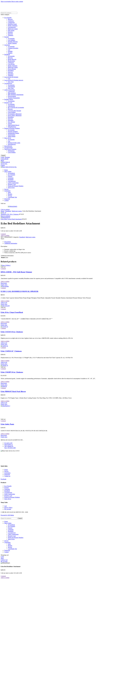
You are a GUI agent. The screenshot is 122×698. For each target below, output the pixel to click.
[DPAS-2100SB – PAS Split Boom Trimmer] (6, 265)
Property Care (8, 102)
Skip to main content (17, 1)
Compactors (11, 22)
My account (7, 509)
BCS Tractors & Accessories (16, 107)
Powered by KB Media (7, 515)
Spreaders (10, 74)
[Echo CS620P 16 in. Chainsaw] (4, 365)
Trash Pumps (11, 134)
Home (3, 211)
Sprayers (10, 33)
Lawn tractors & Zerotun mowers (13, 80)
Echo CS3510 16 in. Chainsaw (12, 332)
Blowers (10, 19)
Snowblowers (12, 144)
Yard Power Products (10, 149)
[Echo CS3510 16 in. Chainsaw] (4, 326)
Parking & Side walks (14, 142)
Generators (7, 473)
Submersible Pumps (13, 133)
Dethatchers (11, 151)
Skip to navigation (6, 1)
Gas (9, 49)
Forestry (6, 37)
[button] (4, 302)
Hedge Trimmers (12, 25)
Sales (9, 192)
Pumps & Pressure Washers (12, 128)
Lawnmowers (12, 27)
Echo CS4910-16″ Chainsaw (11, 351)
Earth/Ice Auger (12, 24)
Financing (7, 474)
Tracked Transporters (14, 98)
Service (10, 195)
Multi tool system (13, 29)
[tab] (7, 241)
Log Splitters (11, 40)
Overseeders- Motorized (14, 114)
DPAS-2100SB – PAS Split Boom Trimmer (16, 272)
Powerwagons (12, 96)
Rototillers (11, 70)
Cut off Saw (11, 64)
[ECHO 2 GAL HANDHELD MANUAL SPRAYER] (5, 286)
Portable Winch (8, 99)
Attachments (11, 86)
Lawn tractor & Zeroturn (11, 77)
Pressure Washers (13, 131)
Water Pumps (11, 136)
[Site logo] (7, 163)
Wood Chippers (12, 43)
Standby (10, 53)
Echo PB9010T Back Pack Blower (13, 391)
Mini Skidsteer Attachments (15, 94)
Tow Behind (11, 122)
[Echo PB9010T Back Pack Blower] (4, 386)
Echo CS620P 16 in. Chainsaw (12, 372)
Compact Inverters (13, 48)
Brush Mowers (12, 59)
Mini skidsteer (12, 93)
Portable (10, 51)
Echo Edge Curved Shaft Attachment (11, 219)
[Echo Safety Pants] (14, 406)
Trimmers (10, 35)
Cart (5, 506)
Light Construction (9, 90)
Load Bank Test (12, 197)
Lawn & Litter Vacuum (14, 110)
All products (11, 173)
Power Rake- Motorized (14, 115)
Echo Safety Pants (7, 424)
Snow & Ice (7, 138)
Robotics (10, 32)
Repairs (10, 194)
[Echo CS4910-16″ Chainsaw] (4, 346)
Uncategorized (8, 147)
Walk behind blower (13, 125)
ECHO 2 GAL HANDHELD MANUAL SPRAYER (19, 291)
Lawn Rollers (12, 112)
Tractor (10, 123)
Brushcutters (11, 61)
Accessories (11, 38)
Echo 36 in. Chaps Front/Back (12, 312)
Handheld (7, 54)
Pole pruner (11, 30)
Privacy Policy (8, 507)
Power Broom (12, 69)
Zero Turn (11, 82)
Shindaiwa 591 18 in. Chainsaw (10, 214)
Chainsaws (11, 21)
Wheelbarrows (12, 126)
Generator (7, 45)
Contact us (7, 476)
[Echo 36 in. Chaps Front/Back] (5, 305)
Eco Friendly (8, 17)
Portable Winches (13, 41)
